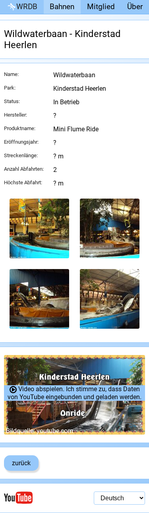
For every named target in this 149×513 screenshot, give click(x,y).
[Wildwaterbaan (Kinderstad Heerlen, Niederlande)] (39, 228)
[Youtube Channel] (39, 498)
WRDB (26, 6)
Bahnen (62, 6)
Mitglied (101, 6)
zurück (21, 463)
